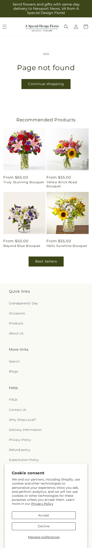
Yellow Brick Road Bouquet (61, 184)
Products (16, 323)
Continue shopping (46, 84)
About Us (16, 333)
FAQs (13, 399)
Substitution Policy (24, 460)
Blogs (13, 371)
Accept (43, 515)
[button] (66, 27)
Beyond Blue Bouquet (21, 246)
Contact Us (17, 410)
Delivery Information (25, 430)
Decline (44, 526)
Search (14, 361)
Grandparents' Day (23, 303)
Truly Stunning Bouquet (23, 182)
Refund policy (19, 450)
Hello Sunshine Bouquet (66, 246)
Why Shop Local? (22, 420)
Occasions (17, 313)
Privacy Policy (42, 504)
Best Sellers (46, 261)
